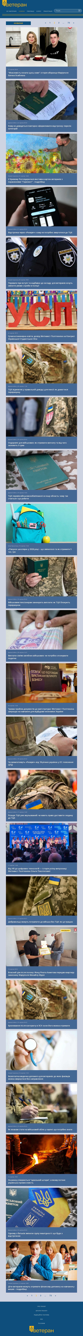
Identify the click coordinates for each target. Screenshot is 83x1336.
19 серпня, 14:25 (22, 492)
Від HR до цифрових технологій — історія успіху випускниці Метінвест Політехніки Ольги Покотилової (37, 870)
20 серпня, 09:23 (22, 439)
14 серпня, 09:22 (22, 1126)
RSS (41, 1319)
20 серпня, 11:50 (22, 386)
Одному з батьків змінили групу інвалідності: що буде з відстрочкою (35, 1234)
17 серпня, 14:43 (22, 812)
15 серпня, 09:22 (22, 1022)
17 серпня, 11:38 (13, 865)
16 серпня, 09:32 (13, 969)
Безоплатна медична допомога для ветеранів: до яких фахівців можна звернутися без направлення (39, 1077)
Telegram (41, 1323)
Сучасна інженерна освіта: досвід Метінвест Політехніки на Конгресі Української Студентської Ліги (41, 337)
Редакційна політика (41, 1315)
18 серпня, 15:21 (22, 652)
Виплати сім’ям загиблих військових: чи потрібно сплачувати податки (38, 657)
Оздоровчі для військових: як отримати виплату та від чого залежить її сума (37, 444)
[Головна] (14, 4)
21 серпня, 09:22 (22, 229)
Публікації (30, 11)
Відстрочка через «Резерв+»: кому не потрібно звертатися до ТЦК (40, 232)
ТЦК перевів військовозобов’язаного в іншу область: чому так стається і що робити (38, 497)
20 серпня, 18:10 (13, 333)
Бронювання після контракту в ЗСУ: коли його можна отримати (39, 1025)
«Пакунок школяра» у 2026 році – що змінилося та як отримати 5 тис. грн (40, 550)
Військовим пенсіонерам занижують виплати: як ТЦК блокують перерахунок (39, 603)
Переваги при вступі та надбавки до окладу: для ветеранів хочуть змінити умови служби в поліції (40, 284)
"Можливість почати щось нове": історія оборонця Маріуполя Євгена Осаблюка (38, 74)
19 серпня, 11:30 (24, 546)
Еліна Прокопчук (13, 546)
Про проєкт (41, 1306)
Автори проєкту (41, 1310)
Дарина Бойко (12, 123)
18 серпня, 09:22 (22, 759)
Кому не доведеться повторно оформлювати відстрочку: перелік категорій (39, 127)
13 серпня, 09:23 (22, 1230)
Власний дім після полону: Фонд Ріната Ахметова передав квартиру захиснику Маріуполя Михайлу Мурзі (41, 973)
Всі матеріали (12, 11)
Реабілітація (48, 11)
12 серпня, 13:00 (24, 1283)
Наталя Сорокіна (13, 176)
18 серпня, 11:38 (13, 705)
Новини (22, 11)
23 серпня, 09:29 (13, 69)
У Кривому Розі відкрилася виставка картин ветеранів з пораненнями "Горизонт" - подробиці (35, 180)
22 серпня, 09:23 (22, 123)
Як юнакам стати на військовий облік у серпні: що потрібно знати (40, 1129)
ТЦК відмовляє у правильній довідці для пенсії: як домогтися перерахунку (38, 390)
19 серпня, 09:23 (22, 599)
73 (69, 22)
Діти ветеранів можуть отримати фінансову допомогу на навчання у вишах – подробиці (41, 1287)
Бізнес (39, 11)
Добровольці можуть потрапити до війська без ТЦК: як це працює (40, 921)
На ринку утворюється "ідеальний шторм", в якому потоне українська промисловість (36, 1181)
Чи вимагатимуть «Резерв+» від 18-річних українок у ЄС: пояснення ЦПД (40, 763)
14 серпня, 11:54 (24, 1073)
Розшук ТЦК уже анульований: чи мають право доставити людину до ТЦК (40, 816)
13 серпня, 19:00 (13, 1177)
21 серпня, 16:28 (24, 176)
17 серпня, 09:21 (22, 918)
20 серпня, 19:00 (24, 280)
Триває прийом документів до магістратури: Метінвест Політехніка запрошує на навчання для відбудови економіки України (41, 710)
